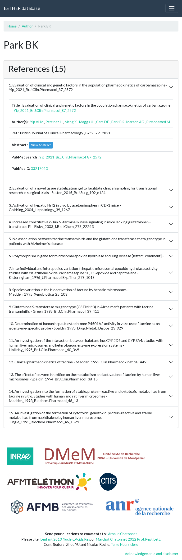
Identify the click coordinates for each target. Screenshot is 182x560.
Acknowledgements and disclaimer (151, 553)
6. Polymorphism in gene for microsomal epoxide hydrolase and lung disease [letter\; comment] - (86, 255)
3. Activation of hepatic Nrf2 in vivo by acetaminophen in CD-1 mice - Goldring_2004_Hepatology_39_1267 (65, 207)
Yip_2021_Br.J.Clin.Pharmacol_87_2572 (45, 110)
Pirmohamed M (158, 122)
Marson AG (135, 122)
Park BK (117, 122)
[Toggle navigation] (171, 8)
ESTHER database (22, 8)
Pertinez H (54, 122)
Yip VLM (36, 122)
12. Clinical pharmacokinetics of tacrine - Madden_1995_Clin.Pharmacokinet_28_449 (77, 362)
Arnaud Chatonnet (122, 534)
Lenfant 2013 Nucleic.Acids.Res (65, 539)
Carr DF (102, 122)
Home (12, 26)
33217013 (39, 168)
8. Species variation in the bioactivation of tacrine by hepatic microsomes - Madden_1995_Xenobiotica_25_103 (69, 291)
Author (27, 26)
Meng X (70, 122)
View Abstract (41, 145)
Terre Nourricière (124, 544)
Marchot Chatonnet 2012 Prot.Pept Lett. (128, 539)
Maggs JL (86, 122)
